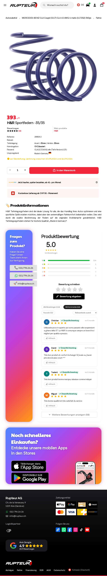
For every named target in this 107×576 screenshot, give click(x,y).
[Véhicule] (88, 5)
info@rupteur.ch (23, 283)
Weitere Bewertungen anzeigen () (71, 414)
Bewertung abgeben (70, 296)
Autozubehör (11, 18)
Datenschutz (59, 570)
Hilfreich (51, 338)
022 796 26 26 (17, 511)
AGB (49, 570)
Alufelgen (10, 570)
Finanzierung (31, 570)
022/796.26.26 (23, 268)
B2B (41, 570)
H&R (56, 131)
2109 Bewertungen (26, 549)
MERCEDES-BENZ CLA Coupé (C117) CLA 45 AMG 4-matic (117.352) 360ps (56, 18)
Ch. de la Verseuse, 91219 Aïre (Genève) (16, 502)
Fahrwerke (100, 18)
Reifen (19, 570)
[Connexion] (95, 5)
